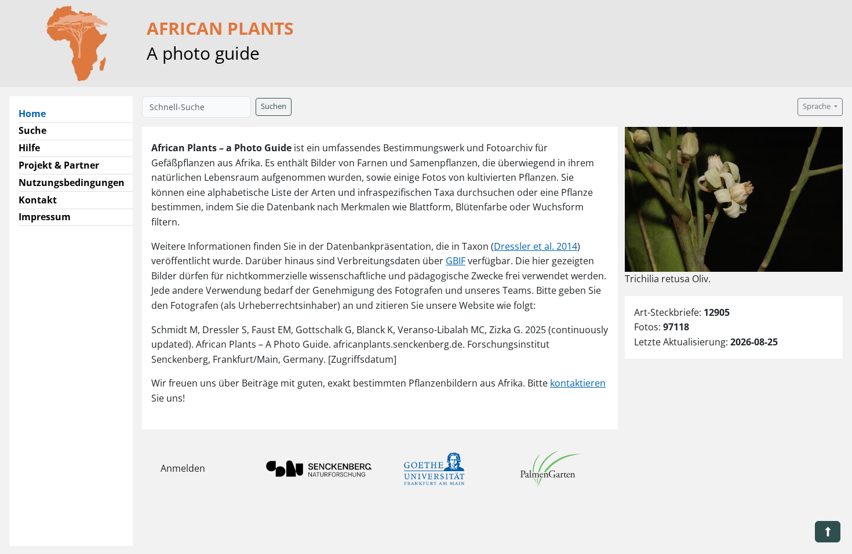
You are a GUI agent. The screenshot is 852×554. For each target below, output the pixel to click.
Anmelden (183, 468)
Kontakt (38, 200)
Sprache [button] (817, 106)
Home (37, 113)
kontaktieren (578, 383)
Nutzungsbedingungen (72, 182)
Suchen (273, 106)
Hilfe (29, 147)
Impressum (45, 216)
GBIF (455, 260)
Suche (32, 130)
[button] (827, 531)
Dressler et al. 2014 (535, 246)
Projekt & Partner (59, 165)
